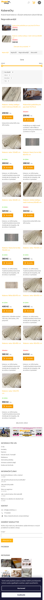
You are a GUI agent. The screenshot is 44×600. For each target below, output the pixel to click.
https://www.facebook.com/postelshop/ (16, 516)
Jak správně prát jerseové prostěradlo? (13, 480)
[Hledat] (29, 3)
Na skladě (9, 72)
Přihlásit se (7, 540)
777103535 (7, 513)
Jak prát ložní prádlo (7, 485)
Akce (7, 75)
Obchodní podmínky (7, 460)
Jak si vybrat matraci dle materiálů (11, 494)
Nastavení (21, 588)
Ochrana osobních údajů (8, 463)
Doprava (3, 452)
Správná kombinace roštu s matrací (12, 475)
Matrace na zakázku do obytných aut (12, 499)
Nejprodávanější (24, 53)
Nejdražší (14, 53)
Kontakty (4, 449)
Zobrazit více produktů (21, 46)
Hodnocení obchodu (7, 465)
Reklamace (4, 457)
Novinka (8, 78)
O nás (3, 447)
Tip (7, 81)
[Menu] (39, 3)
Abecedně (34, 53)
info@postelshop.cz (10, 510)
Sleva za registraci (6, 489)
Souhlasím (21, 595)
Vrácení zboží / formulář (8, 455)
